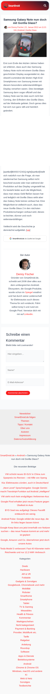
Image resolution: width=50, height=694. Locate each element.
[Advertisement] (25, 141)
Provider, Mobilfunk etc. (25, 632)
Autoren (25, 432)
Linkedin (28, 314)
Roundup (25, 648)
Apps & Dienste (26, 656)
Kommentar (25, 618)
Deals (25, 566)
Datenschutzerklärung (25, 439)
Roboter (26, 592)
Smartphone (26, 599)
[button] (45, 6)
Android (21, 30)
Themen (25, 421)
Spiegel (29, 292)
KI (26, 675)
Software (25, 652)
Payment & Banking (25, 628)
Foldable (26, 577)
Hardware (25, 570)
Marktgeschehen (25, 621)
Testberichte (25, 685)
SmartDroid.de (7, 455)
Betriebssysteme (26, 659)
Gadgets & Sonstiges (26, 581)
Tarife (26, 636)
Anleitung (26, 644)
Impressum (25, 435)
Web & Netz (26, 678)
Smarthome (26, 596)
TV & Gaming (26, 607)
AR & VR (26, 574)
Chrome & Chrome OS (27, 667)
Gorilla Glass (31, 30)
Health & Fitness (25, 614)
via (28, 230)
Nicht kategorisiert (25, 625)
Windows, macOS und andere (27, 671)
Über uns (25, 428)
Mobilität (26, 588)
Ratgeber (25, 640)
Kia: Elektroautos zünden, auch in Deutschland (25, 483)
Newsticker (25, 413)
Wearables (26, 610)
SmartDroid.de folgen (25, 417)
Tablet (26, 603)
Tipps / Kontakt (25, 424)
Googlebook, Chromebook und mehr (26, 585)
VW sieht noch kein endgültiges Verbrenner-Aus (25, 496)
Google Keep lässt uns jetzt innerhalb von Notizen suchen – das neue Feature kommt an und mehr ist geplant (25, 531)
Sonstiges (25, 682)
